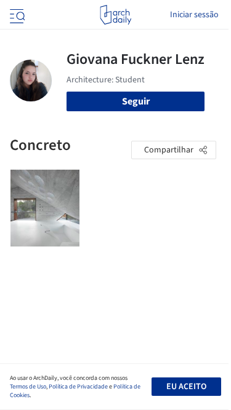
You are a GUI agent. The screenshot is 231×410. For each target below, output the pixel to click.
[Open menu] (16, 14)
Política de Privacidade (78, 386)
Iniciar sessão (194, 14)
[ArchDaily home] (115, 15)
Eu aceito (186, 386)
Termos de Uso (28, 386)
